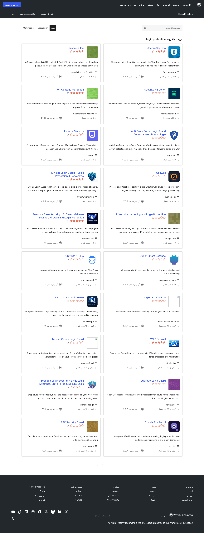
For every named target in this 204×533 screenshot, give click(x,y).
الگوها (153, 500)
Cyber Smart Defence (153, 255)
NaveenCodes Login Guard (68, 339)
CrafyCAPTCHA (74, 255)
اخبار (191, 491)
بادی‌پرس (40, 500)
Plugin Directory (185, 14)
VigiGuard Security (155, 297)
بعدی (97, 465)
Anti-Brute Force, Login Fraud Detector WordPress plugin (148, 133)
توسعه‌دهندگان (113, 495)
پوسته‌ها (153, 491)
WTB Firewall (158, 339)
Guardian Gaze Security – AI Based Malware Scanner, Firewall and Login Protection (58, 216)
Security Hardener (155, 89)
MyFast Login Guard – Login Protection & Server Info (67, 174)
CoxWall (161, 172)
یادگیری (116, 487)
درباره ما (189, 487)
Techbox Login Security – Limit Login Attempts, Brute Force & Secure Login (61, 382)
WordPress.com (36, 487)
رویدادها (79, 491)
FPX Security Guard (72, 422)
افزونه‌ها (152, 495)
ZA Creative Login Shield (69, 297)
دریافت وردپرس (11, 5)
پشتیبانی (115, 491)
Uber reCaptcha (156, 48)
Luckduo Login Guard (153, 380)
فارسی (163, 515)
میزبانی (190, 495)
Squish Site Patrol (155, 422)
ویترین (153, 487)
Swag (78, 500)
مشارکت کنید (76, 487)
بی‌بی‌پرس (39, 495)
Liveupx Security (74, 131)
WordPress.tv (111, 500)
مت (42, 491)
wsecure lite (76, 48)
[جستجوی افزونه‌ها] (145, 28)
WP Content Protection (70, 89)
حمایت (78, 495)
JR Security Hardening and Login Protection (140, 214)
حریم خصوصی (187, 500)
